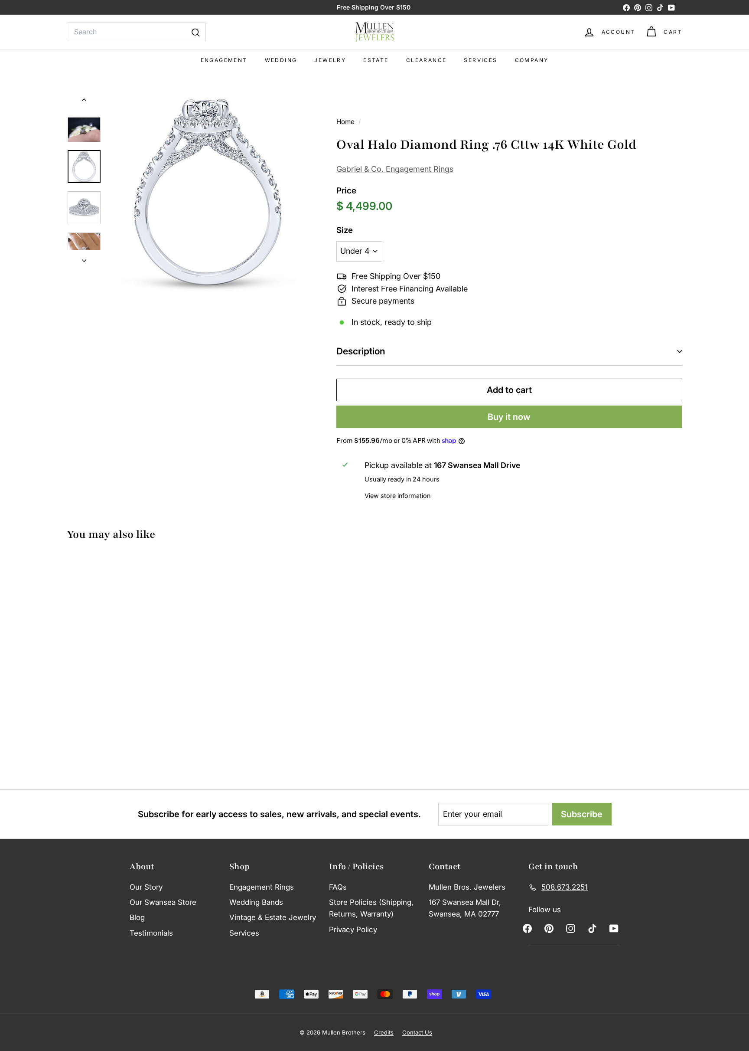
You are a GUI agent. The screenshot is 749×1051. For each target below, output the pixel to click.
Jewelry (330, 60)
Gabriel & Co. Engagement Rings (394, 169)
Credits (384, 1032)
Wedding (281, 60)
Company (532, 60)
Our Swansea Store (163, 902)
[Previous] (84, 101)
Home (346, 122)
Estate (375, 60)
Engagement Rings (261, 887)
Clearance (426, 60)
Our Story (146, 887)
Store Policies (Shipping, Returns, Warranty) (371, 908)
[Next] (84, 258)
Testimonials (151, 933)
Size (344, 230)
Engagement (224, 60)
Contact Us (417, 1032)
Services (480, 60)
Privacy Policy (353, 929)
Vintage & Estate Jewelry (272, 917)
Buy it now (509, 417)
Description (360, 351)
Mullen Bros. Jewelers (467, 887)
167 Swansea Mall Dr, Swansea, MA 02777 (465, 908)
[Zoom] (207, 192)
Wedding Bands (256, 902)
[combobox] (136, 32)
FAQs (338, 887)
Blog (137, 917)
